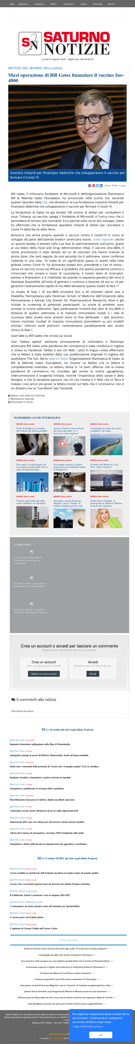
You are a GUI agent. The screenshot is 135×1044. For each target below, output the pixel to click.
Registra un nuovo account (44, 673)
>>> (109, 948)
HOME (12, 4)
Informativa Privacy (58, 1034)
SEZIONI (24, 4)
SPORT (53, 4)
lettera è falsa (57, 359)
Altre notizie (52, 68)
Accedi (15, 12)
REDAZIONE (97, 4)
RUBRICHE (39, 4)
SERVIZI (111, 4)
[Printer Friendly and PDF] (115, 185)
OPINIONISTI (68, 4)
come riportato (103, 239)
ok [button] (100, 1035)
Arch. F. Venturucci (56, 1038)
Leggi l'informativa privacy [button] (88, 1026)
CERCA (84, 4)
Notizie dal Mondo (25, 68)
